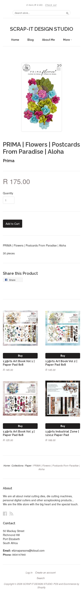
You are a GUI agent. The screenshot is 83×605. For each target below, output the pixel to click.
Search (41, 578)
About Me (48, 39)
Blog (30, 39)
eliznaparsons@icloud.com (28, 550)
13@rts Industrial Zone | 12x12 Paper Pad (62, 433)
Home (15, 39)
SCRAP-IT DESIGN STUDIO (41, 29)
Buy (20, 355)
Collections (17, 465)
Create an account (45, 572)
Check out (51, 4)
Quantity (8, 193)
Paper (28, 465)
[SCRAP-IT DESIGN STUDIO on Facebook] (5, 513)
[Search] (67, 13)
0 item (34, 4)
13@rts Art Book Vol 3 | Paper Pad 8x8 (19, 433)
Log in (29, 572)
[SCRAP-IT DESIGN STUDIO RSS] (11, 513)
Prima (8, 160)
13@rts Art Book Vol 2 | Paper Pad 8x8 (61, 362)
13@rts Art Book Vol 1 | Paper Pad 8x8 (19, 362)
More (66, 39)
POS (55, 583)
